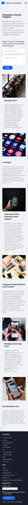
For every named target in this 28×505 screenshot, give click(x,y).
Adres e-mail (6, 486)
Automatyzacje (7, 452)
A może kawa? (7, 473)
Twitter (5, 468)
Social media (6, 447)
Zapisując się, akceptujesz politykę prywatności (14, 493)
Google (5, 445)
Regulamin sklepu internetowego (12, 480)
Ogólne (5, 440)
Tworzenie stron (7, 437)
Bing (4, 457)
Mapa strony (6, 477)
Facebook (6, 470)
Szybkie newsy (7, 454)
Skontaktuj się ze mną (8, 416)
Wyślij (7, 67)
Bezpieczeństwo (8, 459)
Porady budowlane (8, 475)
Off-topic (6, 461)
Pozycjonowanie (8, 442)
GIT (4, 449)
